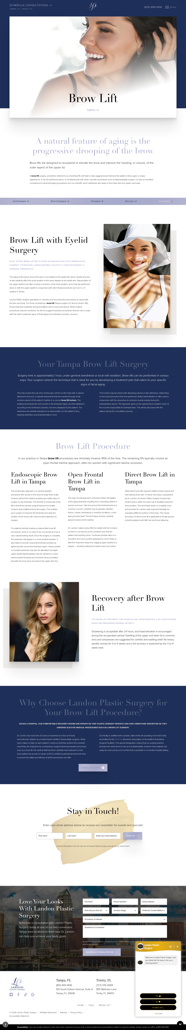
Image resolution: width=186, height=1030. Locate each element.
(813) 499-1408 (153, 7)
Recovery (129, 201)
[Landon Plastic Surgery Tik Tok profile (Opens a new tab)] (27, 994)
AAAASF (118, 739)
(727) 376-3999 (104, 985)
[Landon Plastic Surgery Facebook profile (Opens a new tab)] (20, 994)
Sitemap (63, 1012)
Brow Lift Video (91, 768)
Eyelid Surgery (19, 201)
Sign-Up (130, 836)
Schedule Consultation (99, 952)
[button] (5, 1024)
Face (91, 1005)
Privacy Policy (102, 944)
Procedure (96, 201)
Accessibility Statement (19, 1016)
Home (80, 1005)
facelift (82, 288)
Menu (173, 7)
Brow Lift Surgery (59, 201)
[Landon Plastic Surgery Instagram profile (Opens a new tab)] (12, 994)
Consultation (165, 201)
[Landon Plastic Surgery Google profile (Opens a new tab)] (33, 994)
